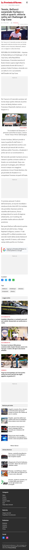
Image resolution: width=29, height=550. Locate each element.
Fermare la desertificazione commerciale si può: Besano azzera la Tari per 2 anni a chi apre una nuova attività (14, 347)
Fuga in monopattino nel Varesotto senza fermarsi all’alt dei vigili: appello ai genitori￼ (13, 374)
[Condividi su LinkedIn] (10, 281)
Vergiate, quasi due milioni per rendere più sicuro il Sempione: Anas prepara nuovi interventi (17, 419)
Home (2, 5)
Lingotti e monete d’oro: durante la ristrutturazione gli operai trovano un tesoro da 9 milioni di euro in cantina (17, 411)
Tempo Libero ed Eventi (7, 504)
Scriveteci (4, 525)
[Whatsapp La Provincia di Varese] (13, 281)
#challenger (13, 288)
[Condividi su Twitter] (6, 281)
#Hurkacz (20, 288)
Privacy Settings (12, 547)
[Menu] (27, 2)
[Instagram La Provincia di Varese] (7, 538)
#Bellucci (4, 288)
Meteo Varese (14, 445)
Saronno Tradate (6, 501)
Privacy (4, 529)
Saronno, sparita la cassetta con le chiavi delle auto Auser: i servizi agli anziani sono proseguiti (17, 482)
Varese (3, 495)
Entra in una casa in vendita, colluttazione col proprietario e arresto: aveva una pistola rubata (17, 437)
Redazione (4, 523)
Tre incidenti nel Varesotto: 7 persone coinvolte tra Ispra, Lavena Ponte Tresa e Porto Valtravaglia (15, 133)
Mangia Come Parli (6, 513)
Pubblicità (4, 527)
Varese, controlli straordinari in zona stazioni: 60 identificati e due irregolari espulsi (17, 455)
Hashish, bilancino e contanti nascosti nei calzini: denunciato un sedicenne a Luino (14, 321)
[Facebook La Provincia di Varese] (2, 281)
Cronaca (3, 370)
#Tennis (13, 291)
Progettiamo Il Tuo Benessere (9, 515)
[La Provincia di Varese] (11, 2)
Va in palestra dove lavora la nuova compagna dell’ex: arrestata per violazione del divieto (16, 429)
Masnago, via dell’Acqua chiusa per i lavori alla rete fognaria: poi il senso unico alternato (17, 472)
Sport (6, 5)
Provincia (4, 499)
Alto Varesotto (5, 317)
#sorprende (5, 291)
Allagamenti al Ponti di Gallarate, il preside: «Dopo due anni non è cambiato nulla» (17, 463)
